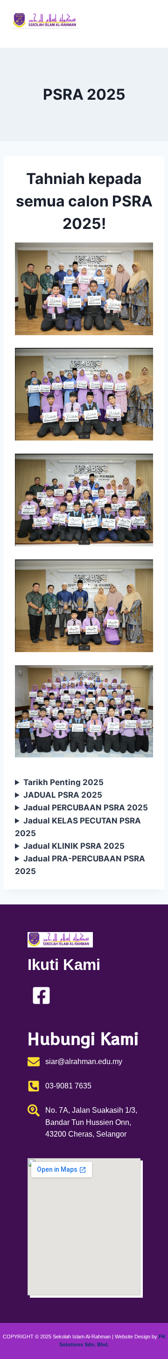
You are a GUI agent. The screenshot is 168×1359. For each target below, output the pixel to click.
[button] (143, 24)
